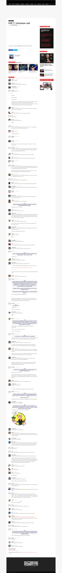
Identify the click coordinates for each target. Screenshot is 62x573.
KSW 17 (12, 20)
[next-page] (10, 74)
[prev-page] (9, 74)
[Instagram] (51, 0)
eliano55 (12, 160)
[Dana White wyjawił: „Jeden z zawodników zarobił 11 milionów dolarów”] (47, 58)
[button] (52, 4)
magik (12, 112)
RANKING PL (27, 4)
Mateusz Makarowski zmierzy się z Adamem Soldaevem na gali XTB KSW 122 (12, 72)
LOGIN (13, 4)
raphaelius (12, 391)
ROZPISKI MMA (17, 4)
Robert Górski (13, 441)
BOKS (35, 4)
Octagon (12, 107)
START (10, 4)
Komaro (12, 447)
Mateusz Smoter (13, 195)
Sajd (12, 545)
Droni (12, 174)
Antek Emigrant (13, 186)
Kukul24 (12, 79)
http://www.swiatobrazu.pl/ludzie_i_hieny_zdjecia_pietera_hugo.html (21, 267)
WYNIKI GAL (22, 4)
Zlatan (12, 130)
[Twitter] (53, 0)
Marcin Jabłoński (13, 438)
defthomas (13, 488)
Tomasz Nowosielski (17, 55)
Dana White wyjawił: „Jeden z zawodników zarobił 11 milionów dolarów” (46, 65)
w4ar (12, 451)
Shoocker (12, 200)
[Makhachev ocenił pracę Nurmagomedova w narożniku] (42, 70)
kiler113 (12, 209)
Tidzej (12, 153)
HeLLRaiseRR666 (13, 86)
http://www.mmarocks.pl (17, 56)
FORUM (43, 4)
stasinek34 (13, 147)
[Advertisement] (31, 12)
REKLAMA (46, 4)
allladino (12, 182)
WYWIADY (31, 4)
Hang (12, 115)
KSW (12, 19)
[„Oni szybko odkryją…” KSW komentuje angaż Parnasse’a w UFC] (33, 67)
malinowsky (13, 83)
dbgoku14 (12, 541)
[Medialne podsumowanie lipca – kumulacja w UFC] (23, 67)
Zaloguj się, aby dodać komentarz (13, 550)
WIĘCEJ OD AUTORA (18, 62)
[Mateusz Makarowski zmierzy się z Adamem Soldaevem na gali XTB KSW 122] (13, 67)
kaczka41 (12, 220)
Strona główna (10, 19)
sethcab (12, 119)
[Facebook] (50, 0)
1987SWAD (12, 136)
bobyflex (12, 275)
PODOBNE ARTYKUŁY (12, 62)
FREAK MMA (39, 4)
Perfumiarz (13, 90)
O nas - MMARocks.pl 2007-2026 (12, 572)
